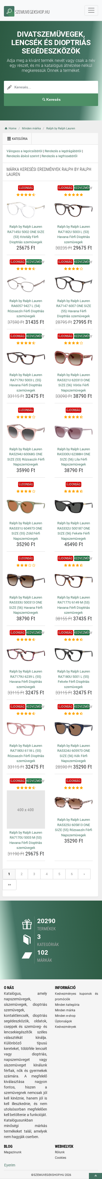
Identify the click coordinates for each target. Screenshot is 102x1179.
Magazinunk (12, 1152)
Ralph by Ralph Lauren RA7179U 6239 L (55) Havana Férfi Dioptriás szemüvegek (25, 679)
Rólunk (60, 1152)
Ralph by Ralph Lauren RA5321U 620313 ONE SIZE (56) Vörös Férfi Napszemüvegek (73, 382)
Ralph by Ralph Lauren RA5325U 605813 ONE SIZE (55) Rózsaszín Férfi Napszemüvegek (73, 827)
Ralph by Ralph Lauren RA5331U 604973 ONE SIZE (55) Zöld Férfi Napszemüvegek (25, 531)
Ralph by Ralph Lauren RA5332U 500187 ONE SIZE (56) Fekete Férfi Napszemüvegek (73, 531)
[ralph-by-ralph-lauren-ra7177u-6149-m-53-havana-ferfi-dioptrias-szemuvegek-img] (74, 581)
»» (9, 884)
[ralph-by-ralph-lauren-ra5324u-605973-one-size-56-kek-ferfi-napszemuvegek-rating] (74, 713)
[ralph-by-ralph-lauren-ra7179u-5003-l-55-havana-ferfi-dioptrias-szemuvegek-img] (26, 358)
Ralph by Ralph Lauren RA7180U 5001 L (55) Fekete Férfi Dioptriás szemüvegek (73, 679)
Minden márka (65, 1010)
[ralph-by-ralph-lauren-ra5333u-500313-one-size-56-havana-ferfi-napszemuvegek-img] (26, 581)
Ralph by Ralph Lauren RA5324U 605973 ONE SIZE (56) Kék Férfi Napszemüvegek (73, 753)
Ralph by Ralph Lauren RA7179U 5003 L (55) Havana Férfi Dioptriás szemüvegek (25, 382)
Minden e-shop (65, 1016)
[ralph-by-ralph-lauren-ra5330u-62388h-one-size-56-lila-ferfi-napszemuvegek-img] (74, 432)
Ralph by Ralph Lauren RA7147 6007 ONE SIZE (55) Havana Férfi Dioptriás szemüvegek (73, 308)
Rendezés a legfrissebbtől (59, 156)
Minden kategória (67, 1005)
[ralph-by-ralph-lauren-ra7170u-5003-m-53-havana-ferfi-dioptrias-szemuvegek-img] (26, 809)
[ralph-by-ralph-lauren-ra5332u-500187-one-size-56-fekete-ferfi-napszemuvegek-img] (74, 506)
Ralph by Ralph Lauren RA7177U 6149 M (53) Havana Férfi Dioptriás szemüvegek (73, 605)
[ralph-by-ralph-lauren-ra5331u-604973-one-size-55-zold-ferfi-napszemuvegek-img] (26, 506)
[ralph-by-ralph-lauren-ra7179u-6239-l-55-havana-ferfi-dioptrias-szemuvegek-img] (26, 655)
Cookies (60, 1158)
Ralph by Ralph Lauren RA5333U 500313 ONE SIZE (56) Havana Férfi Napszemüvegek (25, 605)
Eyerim (9, 1165)
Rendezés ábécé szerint (23, 156)
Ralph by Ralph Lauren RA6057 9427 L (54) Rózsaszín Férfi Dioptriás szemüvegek (26, 308)
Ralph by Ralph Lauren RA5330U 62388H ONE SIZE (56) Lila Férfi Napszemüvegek (73, 457)
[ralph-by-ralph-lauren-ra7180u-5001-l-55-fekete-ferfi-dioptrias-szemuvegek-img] (74, 655)
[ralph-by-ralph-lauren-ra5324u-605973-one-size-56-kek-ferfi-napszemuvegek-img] (74, 729)
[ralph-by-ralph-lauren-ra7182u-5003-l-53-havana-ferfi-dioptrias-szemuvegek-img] (74, 210)
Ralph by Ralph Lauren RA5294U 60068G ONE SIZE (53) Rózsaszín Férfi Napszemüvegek (25, 457)
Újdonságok (63, 1021)
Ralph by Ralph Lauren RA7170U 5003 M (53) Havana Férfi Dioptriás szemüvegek (25, 840)
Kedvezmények (65, 1027)
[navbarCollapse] (91, 10)
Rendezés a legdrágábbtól (63, 151)
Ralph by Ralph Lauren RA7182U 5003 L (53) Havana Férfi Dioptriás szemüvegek (73, 234)
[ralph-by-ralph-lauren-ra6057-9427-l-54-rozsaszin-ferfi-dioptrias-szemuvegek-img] (26, 284)
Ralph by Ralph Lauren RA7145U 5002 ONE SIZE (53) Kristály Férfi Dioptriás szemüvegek (25, 234)
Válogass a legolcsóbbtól (24, 151)
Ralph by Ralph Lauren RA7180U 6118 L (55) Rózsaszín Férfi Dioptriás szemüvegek (26, 753)
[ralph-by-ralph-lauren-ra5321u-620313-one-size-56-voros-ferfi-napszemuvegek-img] (74, 358)
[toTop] (95, 1176)
